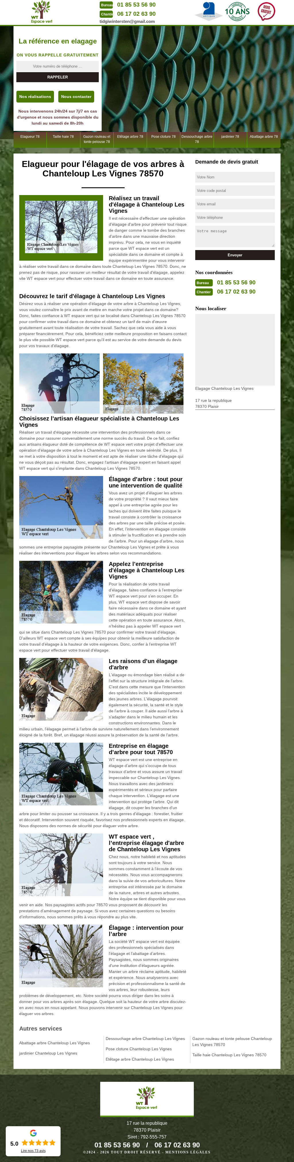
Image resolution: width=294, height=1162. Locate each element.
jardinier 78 (230, 137)
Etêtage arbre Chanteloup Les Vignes (140, 1059)
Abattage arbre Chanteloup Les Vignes (54, 1043)
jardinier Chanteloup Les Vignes (48, 1053)
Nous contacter (76, 96)
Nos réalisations (35, 96)
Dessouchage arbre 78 (196, 139)
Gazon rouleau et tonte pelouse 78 (96, 139)
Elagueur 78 (30, 137)
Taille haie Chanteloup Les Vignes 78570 (229, 1055)
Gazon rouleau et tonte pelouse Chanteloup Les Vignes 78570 (232, 1041)
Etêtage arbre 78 (130, 137)
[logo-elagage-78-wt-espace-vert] (42, 11)
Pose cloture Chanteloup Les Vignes (139, 1049)
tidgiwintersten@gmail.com (127, 21)
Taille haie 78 (63, 137)
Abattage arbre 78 (264, 137)
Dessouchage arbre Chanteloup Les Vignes (145, 1038)
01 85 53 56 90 (136, 4)
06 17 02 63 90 (136, 14)
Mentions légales (188, 1152)
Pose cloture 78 (163, 137)
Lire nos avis (33, 1151)
